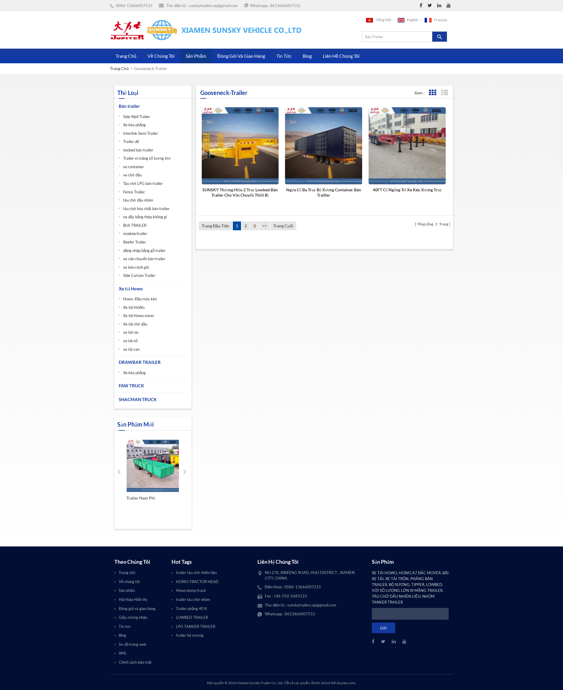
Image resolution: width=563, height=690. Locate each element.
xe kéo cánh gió (136, 267)
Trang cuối (283, 225)
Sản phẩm (196, 56)
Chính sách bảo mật (135, 662)
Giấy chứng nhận (133, 617)
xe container (133, 166)
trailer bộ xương (190, 635)
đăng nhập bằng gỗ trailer (144, 250)
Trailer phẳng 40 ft (191, 608)
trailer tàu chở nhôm (193, 599)
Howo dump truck (191, 590)
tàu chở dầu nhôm (138, 200)
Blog (307, 56)
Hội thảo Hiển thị (133, 599)
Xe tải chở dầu (135, 324)
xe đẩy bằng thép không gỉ (145, 216)
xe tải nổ (130, 340)
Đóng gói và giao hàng (241, 56)
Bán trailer (129, 106)
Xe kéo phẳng (134, 124)
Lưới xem (432, 93)
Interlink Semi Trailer (140, 133)
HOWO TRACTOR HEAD (197, 581)
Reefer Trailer (134, 242)
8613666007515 (285, 5)
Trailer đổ (131, 141)
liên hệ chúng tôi (341, 56)
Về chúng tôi (160, 56)
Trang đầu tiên (215, 225)
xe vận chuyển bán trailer (144, 258)
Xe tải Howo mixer (138, 315)
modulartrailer (135, 233)
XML (123, 653)
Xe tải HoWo (134, 307)
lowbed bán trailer (138, 150)
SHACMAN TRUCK (138, 399)
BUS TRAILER (134, 225)
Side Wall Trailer (136, 116)
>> (264, 225)
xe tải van (131, 349)
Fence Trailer (134, 192)
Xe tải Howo (131, 288)
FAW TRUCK (131, 385)
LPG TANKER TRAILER (195, 626)
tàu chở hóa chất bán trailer (146, 208)
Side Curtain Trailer (139, 275)
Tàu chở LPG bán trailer (143, 183)
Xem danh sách (444, 93)
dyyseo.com (346, 683)
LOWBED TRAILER (192, 617)
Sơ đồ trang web (132, 644)
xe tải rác (131, 332)
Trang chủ (126, 56)
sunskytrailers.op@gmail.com (213, 5)
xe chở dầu (132, 175)
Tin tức (283, 56)
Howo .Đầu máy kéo (140, 299)
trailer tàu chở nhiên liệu (196, 572)
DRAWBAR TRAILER (140, 362)
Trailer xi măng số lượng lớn (146, 158)
